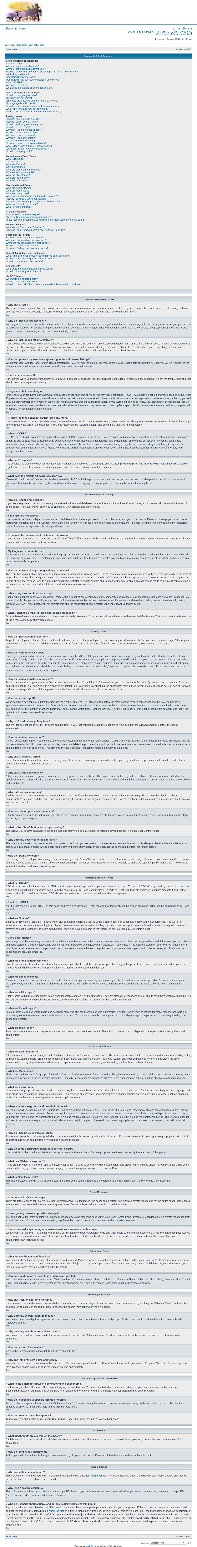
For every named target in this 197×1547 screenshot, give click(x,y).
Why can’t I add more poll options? (24, 129)
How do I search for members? (22, 245)
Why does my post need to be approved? (27, 148)
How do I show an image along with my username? (32, 106)
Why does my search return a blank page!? (28, 243)
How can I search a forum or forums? (25, 237)
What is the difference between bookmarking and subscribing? (38, 255)
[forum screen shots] (182, 34)
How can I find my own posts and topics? (27, 248)
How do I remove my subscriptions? (24, 261)
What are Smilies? (15, 164)
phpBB (89, 1546)
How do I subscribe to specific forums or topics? (30, 258)
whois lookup (56, 1510)
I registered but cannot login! (21, 77)
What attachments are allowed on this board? (29, 268)
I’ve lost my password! (17, 74)
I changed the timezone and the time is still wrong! (32, 100)
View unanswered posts (16, 45)
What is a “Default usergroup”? (22, 204)
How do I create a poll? (18, 127)
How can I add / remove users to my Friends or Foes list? (35, 230)
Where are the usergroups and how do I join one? (32, 196)
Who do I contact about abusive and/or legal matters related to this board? (44, 284)
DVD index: (133, 32)
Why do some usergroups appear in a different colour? (34, 201)
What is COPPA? (14, 82)
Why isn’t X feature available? (21, 281)
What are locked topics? (18, 177)
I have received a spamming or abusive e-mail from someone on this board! (45, 219)
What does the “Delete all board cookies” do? (29, 88)
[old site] (159, 34)
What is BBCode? (15, 159)
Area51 (10, 1495)
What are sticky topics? (18, 175)
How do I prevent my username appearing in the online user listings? (42, 71)
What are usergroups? (17, 193)
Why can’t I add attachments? (21, 138)
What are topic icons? (17, 180)
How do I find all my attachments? (23, 271)
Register (21, 29)
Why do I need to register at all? (22, 66)
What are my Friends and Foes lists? (25, 227)
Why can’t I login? (15, 63)
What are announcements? (20, 172)
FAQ (177, 29)
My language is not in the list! (21, 103)
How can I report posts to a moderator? (26, 143)
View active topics (37, 45)
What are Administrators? (19, 188)
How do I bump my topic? (19, 151)
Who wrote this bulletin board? (22, 279)
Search (188, 29)
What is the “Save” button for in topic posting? (29, 146)
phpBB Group (98, 1475)
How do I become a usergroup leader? (26, 198)
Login (10, 29)
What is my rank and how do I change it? (27, 109)
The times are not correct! (19, 98)
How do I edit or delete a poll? (21, 132)
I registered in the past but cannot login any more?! (32, 79)
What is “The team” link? (18, 207)
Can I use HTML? (15, 161)
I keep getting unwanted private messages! (28, 217)
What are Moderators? (17, 190)
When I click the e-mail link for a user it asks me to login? (35, 111)
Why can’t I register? (16, 85)
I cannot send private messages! (23, 214)
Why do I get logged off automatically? (26, 69)
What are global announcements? (23, 169)
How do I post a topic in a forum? (23, 119)
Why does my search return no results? (26, 240)
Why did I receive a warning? (21, 140)
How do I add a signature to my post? (25, 124)
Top (7, 315)
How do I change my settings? (21, 95)
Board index (11, 49)
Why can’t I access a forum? (20, 135)
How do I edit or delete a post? (22, 121)
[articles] (168, 34)
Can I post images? (16, 167)
